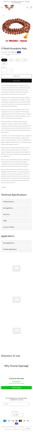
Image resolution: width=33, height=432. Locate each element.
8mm (4, 63)
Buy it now (16, 80)
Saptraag (7, 426)
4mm (4, 60)
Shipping (8, 54)
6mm (17, 60)
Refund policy (21, 426)
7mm (24, 60)
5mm (11, 60)
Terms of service (8, 429)
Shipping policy (16, 429)
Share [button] (4, 187)
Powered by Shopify (13, 426)
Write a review (16, 387)
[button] (2, 7)
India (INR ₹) (16, 415)
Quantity (3, 67)
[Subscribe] (28, 404)
